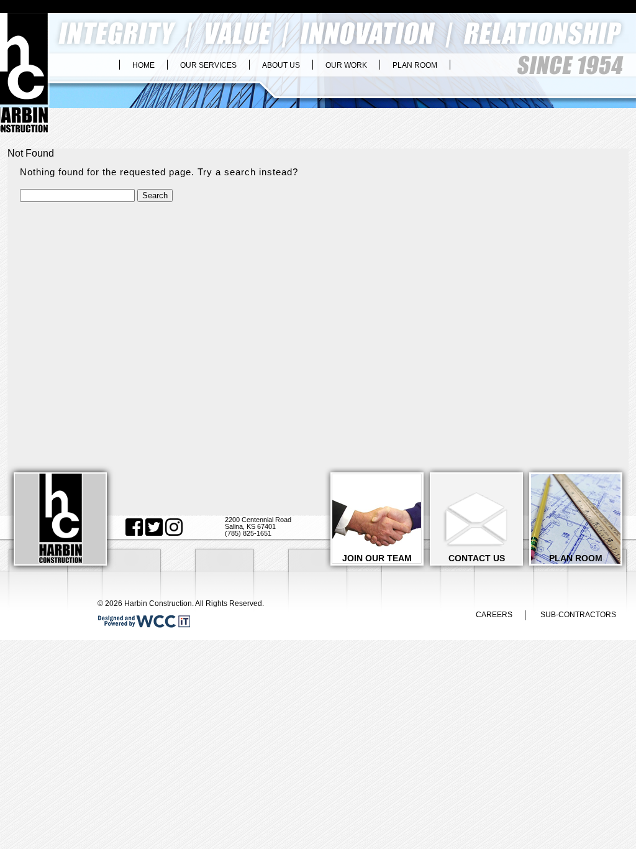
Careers (494, 614)
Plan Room (415, 65)
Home (143, 65)
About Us (281, 65)
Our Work (346, 65)
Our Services (208, 65)
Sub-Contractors (578, 614)
